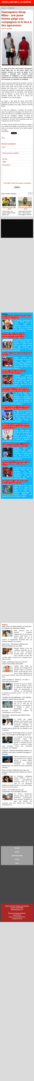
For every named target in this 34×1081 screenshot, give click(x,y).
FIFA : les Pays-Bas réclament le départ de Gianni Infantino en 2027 (16, 317)
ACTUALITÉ (11, 8)
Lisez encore (5, 131)
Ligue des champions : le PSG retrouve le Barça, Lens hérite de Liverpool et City (16, 407)
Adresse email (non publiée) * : (11, 153)
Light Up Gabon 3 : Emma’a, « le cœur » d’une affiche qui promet (15, 680)
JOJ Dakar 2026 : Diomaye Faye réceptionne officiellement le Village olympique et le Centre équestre (14, 335)
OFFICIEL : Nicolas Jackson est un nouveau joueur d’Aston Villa (14, 372)
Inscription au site (17, 918)
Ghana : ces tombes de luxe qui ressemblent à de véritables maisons (14, 790)
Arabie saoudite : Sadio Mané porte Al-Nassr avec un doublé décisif (15, 482)
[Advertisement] (16, 257)
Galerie (17, 852)
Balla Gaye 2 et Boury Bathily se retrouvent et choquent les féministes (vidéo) (16, 627)
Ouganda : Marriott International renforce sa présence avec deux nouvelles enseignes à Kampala (17, 752)
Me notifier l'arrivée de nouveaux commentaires (17, 183)
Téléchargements (17, 855)
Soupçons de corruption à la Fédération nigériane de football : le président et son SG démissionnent (15, 426)
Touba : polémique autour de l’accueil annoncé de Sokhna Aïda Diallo (14, 663)
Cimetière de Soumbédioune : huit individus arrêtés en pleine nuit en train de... (16, 698)
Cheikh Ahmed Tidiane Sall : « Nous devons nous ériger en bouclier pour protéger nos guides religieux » (25, 212)
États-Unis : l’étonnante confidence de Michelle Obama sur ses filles (15, 645)
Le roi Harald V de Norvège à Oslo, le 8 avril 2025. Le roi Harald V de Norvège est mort (17, 734)
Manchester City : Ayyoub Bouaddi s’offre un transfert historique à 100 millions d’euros (16, 463)
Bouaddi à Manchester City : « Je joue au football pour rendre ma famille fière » (16, 445)
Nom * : (4, 147)
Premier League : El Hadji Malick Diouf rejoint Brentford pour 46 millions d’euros (15, 390)
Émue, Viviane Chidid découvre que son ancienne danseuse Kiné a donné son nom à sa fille (17, 772)
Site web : (5, 159)
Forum (17, 859)
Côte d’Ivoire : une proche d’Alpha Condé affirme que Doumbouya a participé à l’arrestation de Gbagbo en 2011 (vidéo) (9, 212)
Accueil (3, 8)
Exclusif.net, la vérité (17, 2)
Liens (17, 863)
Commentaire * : (6, 165)
